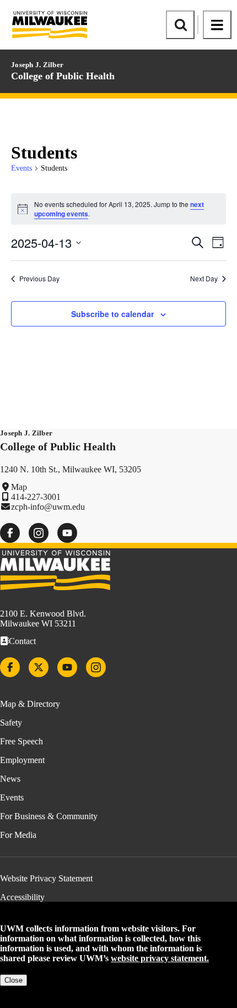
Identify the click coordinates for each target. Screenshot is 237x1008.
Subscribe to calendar (112, 313)
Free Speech (21, 741)
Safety (11, 722)
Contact (22, 641)
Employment (22, 760)
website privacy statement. (160, 958)
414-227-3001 (36, 497)
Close (13, 980)
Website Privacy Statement (46, 878)
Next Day (204, 278)
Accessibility (22, 897)
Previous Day (39, 278)
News (10, 778)
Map (19, 487)
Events (21, 168)
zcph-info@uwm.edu (48, 506)
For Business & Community (49, 816)
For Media (18, 835)
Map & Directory (30, 704)
